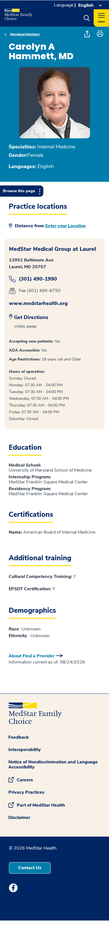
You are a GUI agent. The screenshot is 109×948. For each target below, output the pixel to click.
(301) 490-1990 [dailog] (38, 279)
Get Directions (31, 317)
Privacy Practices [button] (26, 792)
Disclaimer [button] (19, 817)
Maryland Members (25, 34)
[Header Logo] (18, 12)
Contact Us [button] (29, 868)
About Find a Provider (31, 656)
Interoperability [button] (24, 750)
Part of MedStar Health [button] (41, 805)
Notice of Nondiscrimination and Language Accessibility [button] (53, 764)
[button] (87, 18)
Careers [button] (25, 780)
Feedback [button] (18, 737)
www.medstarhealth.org (38, 303)
